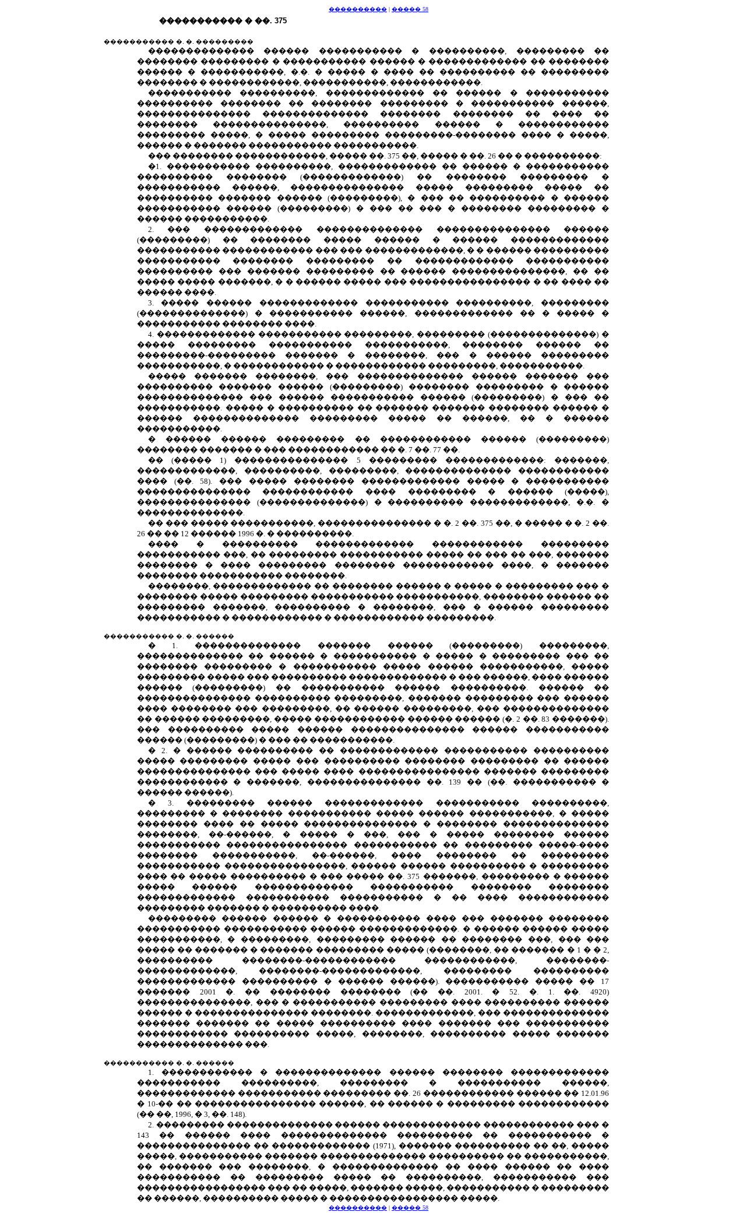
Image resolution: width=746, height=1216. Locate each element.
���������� (358, 9)
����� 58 (410, 9)
